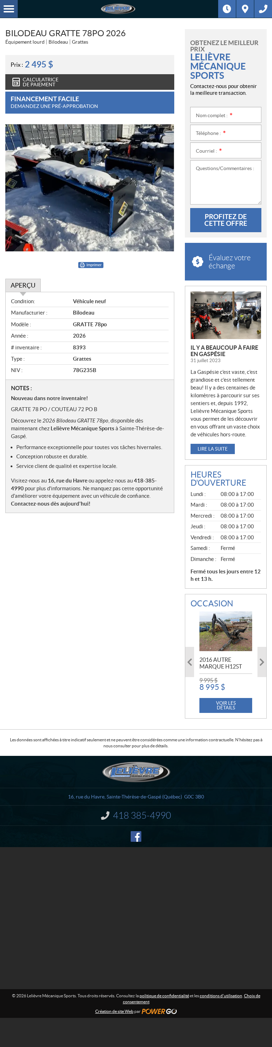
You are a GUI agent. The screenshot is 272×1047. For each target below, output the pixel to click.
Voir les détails (226, 705)
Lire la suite (213, 449)
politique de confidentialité (164, 995)
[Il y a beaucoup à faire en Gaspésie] (226, 315)
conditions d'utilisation (221, 995)
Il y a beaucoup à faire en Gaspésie (224, 350)
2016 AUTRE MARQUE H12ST (220, 663)
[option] (225, 662)
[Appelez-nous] (263, 9)
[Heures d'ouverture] (227, 9)
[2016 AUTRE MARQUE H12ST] (225, 631)
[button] (189, 662)
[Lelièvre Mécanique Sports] (118, 9)
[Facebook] (136, 836)
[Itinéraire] (245, 9)
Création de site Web (114, 1011)
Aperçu (23, 285)
